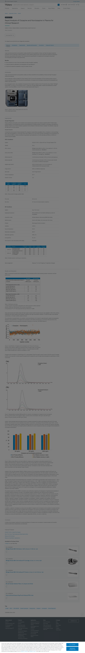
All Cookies (72, 644)
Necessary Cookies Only (72, 649)
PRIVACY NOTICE (24, 651)
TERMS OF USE (32, 651)
